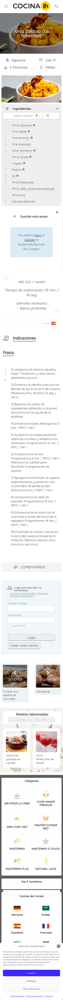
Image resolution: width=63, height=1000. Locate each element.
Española (17, 932)
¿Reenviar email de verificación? (29, 594)
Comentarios (33, 567)
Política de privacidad (34, 996)
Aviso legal (48, 996)
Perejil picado (26, 182)
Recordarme (19, 625)
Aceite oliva (24, 144)
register (29, 240)
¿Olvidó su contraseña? (23, 593)
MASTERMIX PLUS (44, 720)
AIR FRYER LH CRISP (17, 803)
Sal (13, 175)
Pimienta (16, 169)
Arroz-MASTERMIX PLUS (21, 720)
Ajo (27, 137)
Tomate (24, 157)
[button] (58, 946)
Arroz (22, 195)
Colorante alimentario (23, 201)
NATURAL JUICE (45, 869)
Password (14, 615)
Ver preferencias (31, 989)
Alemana (17, 914)
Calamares (26, 125)
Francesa (46, 932)
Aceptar (31, 973)
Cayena (17, 163)
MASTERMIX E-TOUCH (46, 848)
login (38, 235)
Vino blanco (25, 150)
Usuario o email (17, 603)
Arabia (46, 914)
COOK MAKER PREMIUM (46, 803)
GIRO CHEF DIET (17, 827)
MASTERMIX (17, 848)
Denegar (31, 981)
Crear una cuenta (24, 645)
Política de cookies (17, 996)
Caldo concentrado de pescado (37, 188)
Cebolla (22, 131)
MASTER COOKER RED (45, 826)
